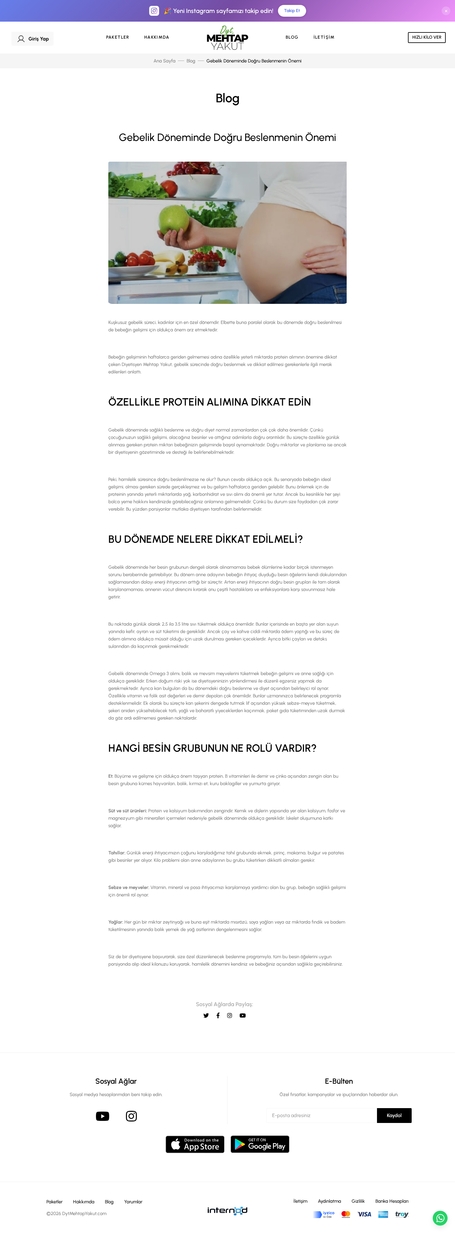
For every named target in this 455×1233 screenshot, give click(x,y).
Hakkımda (83, 1202)
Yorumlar (133, 1202)
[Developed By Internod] (227, 1211)
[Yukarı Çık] (440, 1200)
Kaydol (394, 1115)
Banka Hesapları (392, 1201)
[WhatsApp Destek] (440, 1218)
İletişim (300, 1201)
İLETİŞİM (324, 37)
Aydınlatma (329, 1201)
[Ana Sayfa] (227, 38)
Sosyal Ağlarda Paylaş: (224, 1004)
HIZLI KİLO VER (426, 37)
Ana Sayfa (165, 61)
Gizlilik (358, 1201)
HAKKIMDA (156, 37)
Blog (191, 61)
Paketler (54, 1202)
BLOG (292, 37)
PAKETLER (117, 37)
